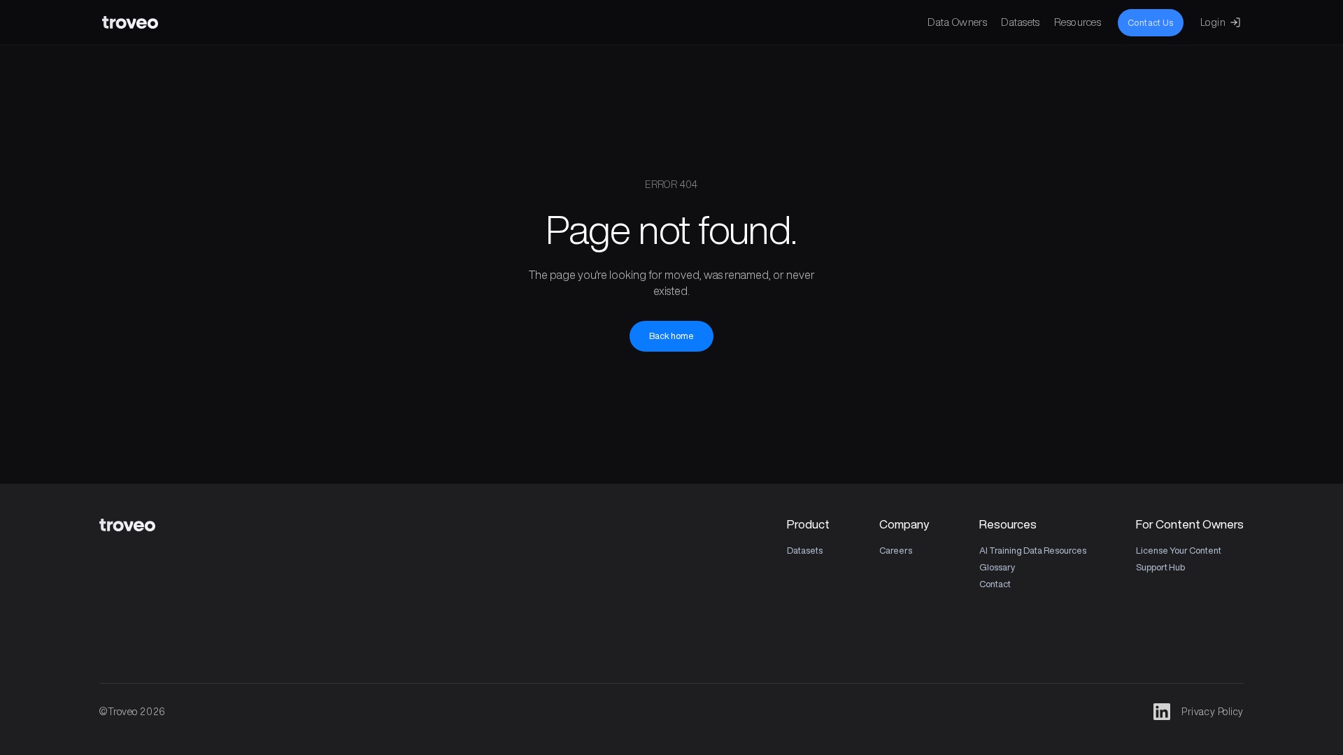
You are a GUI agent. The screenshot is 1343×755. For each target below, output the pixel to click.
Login (1212, 22)
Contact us (1151, 22)
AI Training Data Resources (1032, 550)
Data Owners (957, 22)
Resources (1077, 22)
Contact (995, 584)
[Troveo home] (130, 22)
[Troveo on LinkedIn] (1161, 711)
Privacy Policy (1212, 712)
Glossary (997, 567)
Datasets (1020, 22)
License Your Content (1178, 550)
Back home (671, 335)
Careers (895, 550)
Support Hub (1160, 567)
